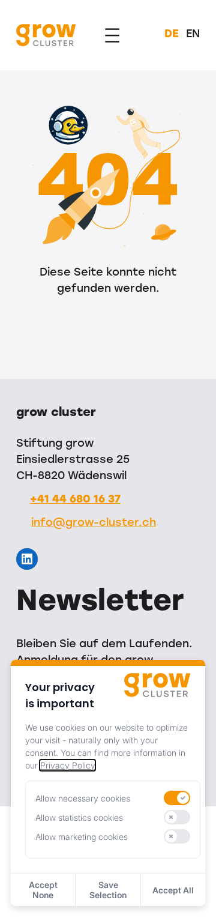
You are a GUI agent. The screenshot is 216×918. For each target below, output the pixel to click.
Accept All (173, 890)
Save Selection (108, 890)
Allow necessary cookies (82, 798)
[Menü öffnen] (112, 35)
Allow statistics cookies (79, 817)
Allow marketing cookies (81, 837)
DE (171, 34)
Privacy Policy (67, 765)
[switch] (177, 798)
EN (193, 34)
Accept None (43, 890)
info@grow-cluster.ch (93, 523)
